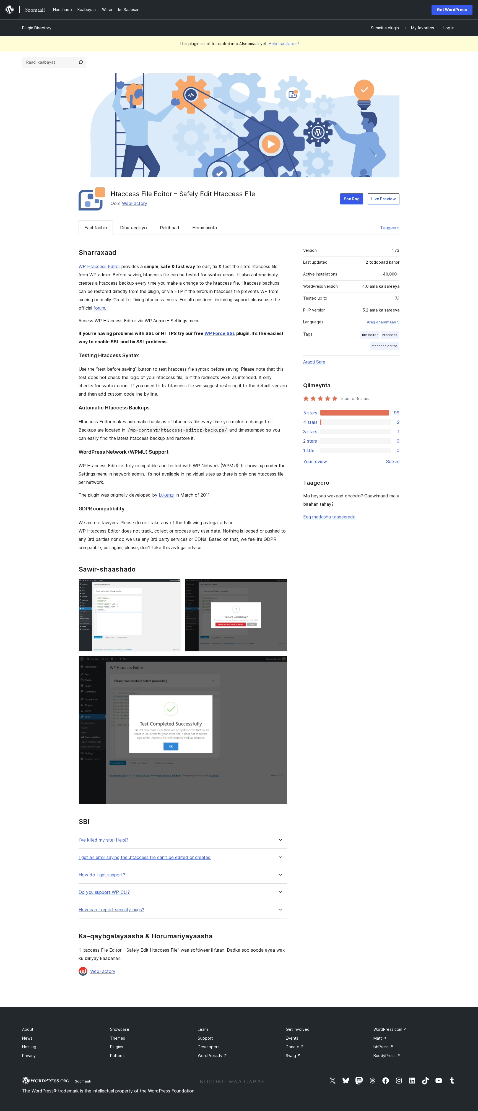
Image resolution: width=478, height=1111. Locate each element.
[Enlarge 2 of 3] (279, 586)
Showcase (119, 1029)
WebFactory (134, 203)
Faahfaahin (95, 227)
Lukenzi (166, 495)
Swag (293, 1055)
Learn (203, 1029)
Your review (315, 461)
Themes (117, 1038)
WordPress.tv (212, 1055)
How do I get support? (102, 875)
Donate (295, 1046)
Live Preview (383, 198)
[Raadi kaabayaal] (80, 62)
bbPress (383, 1046)
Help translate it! (284, 43)
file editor (370, 335)
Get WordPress (452, 9)
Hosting (29, 1046)
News (27, 1038)
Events (292, 1038)
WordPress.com (390, 1029)
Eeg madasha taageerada (329, 517)
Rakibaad (169, 227)
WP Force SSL (219, 333)
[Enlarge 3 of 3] (279, 663)
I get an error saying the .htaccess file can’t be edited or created (145, 857)
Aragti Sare (314, 362)
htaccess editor (384, 346)
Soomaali (83, 1081)
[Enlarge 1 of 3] (173, 586)
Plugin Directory (36, 27)
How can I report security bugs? (111, 909)
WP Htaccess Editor (99, 266)
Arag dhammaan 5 (383, 322)
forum (99, 308)
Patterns (118, 1055)
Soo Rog (352, 198)
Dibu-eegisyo (133, 227)
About (27, 1029)
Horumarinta (204, 227)
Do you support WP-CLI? (104, 892)
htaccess (389, 335)
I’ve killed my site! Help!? (103, 840)
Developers (208, 1046)
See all (392, 461)
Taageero (389, 227)
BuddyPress (386, 1055)
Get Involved (298, 1029)
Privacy (29, 1055)
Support (205, 1038)
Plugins (116, 1046)
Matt (379, 1038)
